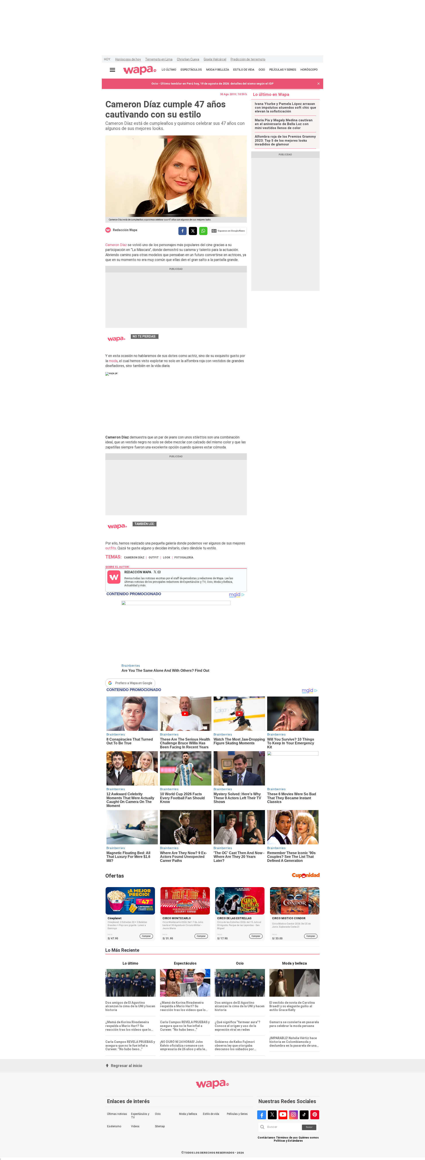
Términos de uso (287, 1137)
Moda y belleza (188, 1114)
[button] (318, 83)
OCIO (262, 69)
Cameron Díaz (116, 245)
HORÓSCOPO (309, 69)
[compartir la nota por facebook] (182, 231)
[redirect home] (139, 70)
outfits (110, 548)
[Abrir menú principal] (112, 70)
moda (113, 361)
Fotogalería (183, 557)
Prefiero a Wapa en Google (133, 683)
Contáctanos (266, 1137)
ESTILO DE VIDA (243, 69)
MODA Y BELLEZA (217, 69)
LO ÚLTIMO (169, 69)
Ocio (157, 1114)
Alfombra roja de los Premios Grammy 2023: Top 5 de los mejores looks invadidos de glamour (285, 140)
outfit (154, 557)
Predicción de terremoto (248, 59)
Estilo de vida (211, 1114)
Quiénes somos (309, 1137)
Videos (135, 1126)
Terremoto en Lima (158, 59)
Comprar (146, 936)
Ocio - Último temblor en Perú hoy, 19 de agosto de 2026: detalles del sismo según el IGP (212, 83)
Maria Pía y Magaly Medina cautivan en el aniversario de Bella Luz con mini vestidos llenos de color (284, 124)
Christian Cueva (188, 59)
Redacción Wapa (125, 230)
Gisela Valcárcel (215, 59)
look (166, 557)
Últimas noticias (117, 1114)
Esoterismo (114, 1126)
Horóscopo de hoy (128, 59)
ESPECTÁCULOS (191, 69)
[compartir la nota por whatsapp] (203, 231)
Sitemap (160, 1126)
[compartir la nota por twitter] (193, 231)
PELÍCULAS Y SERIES (282, 69)
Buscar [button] (309, 1127)
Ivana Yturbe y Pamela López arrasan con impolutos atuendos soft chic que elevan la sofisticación (285, 108)
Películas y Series (237, 1114)
